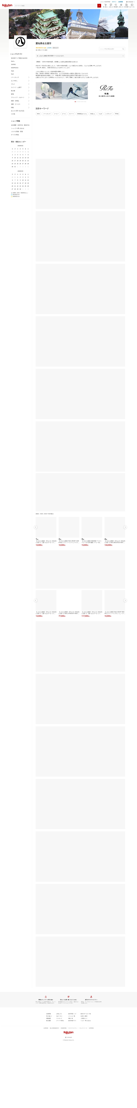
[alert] (80, 56)
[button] (130, 2)
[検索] (99, 6)
